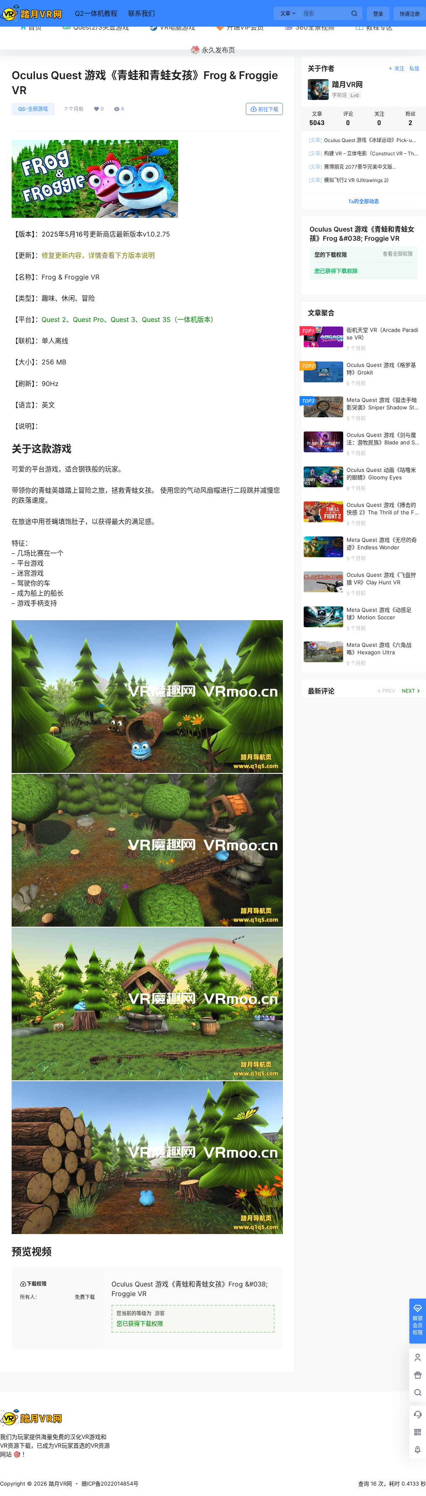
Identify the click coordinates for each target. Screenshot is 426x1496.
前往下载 (268, 109)
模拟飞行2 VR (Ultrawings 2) (349, 180)
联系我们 (141, 13)
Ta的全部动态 (363, 201)
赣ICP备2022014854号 (110, 1483)
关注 (399, 68)
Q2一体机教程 (96, 13)
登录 (378, 14)
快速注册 (410, 14)
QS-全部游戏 (33, 109)
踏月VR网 (59, 1483)
